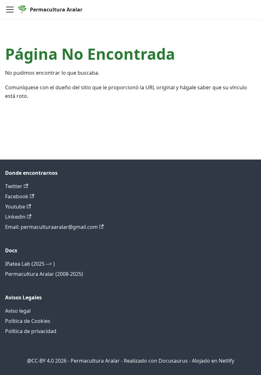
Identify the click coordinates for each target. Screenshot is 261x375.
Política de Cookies (27, 320)
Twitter (13, 186)
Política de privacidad (30, 331)
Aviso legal (18, 310)
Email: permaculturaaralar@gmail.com (51, 226)
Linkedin (15, 216)
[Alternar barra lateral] (10, 9)
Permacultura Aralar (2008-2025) (44, 273)
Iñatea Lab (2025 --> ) (30, 263)
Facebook (16, 196)
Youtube (15, 206)
